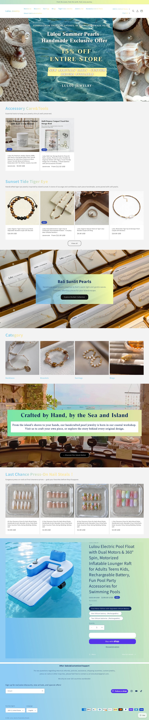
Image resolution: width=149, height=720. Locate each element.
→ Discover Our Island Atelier (74, 455)
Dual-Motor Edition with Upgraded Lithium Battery (110, 608)
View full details (127, 654)
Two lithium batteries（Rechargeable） (106, 618)
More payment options (112, 646)
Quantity (91, 623)
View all (74, 243)
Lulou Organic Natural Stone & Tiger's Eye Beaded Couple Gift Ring (90, 230)
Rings (112, 378)
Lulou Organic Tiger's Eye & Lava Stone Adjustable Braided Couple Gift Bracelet (20, 230)
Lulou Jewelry (14, 718)
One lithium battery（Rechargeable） (105, 613)
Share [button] (94, 654)
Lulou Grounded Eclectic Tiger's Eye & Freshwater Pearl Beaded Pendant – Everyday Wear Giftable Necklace (56, 230)
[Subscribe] (42, 690)
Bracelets (44, 378)
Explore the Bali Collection (74, 297)
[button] (133, 11)
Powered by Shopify (23, 718)
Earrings (79, 378)
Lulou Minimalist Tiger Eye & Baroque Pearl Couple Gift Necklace (126, 230)
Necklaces (10, 378)
